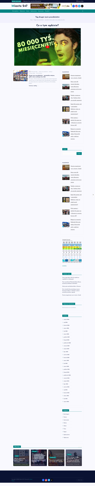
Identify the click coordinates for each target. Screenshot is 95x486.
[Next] (81, 446)
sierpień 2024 (66, 381)
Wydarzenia (22, 11)
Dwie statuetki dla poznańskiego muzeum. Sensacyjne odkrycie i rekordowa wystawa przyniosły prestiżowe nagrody (71, 291)
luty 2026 (65, 331)
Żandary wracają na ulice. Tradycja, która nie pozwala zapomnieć (76, 98)
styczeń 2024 (66, 401)
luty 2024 (65, 398)
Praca (65, 428)
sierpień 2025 (66, 348)
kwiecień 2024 (66, 392)
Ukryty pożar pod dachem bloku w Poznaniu (71, 286)
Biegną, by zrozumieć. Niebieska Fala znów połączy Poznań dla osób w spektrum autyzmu (76, 134)
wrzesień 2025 (66, 345)
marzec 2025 (66, 360)
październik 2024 (67, 375)
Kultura (65, 422)
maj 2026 (65, 322)
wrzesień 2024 (66, 378)
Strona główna (15, 11)
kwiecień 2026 (66, 325)
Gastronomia (41, 11)
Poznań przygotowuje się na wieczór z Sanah (71, 295)
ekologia (50, 71)
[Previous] (79, 446)
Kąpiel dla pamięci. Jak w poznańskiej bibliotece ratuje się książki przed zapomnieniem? (76, 109)
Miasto (27, 11)
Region (65, 431)
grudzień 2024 (67, 369)
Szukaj (64, 149)
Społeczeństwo (34, 11)
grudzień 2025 (66, 337)
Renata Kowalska (34, 71)
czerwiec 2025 (66, 354)
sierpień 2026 (66, 319)
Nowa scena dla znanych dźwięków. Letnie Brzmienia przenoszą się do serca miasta (76, 86)
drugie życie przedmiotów (43, 71)
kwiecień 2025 (66, 357)
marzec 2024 (66, 395)
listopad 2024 (66, 372)
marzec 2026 (66, 328)
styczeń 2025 (66, 366)
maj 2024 (65, 389)
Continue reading (33, 85)
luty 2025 (65, 363)
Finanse (65, 417)
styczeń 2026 (66, 334)
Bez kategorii (66, 414)
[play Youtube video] (47, 47)
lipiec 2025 (66, 351)
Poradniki (47, 11)
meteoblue (64, 265)
